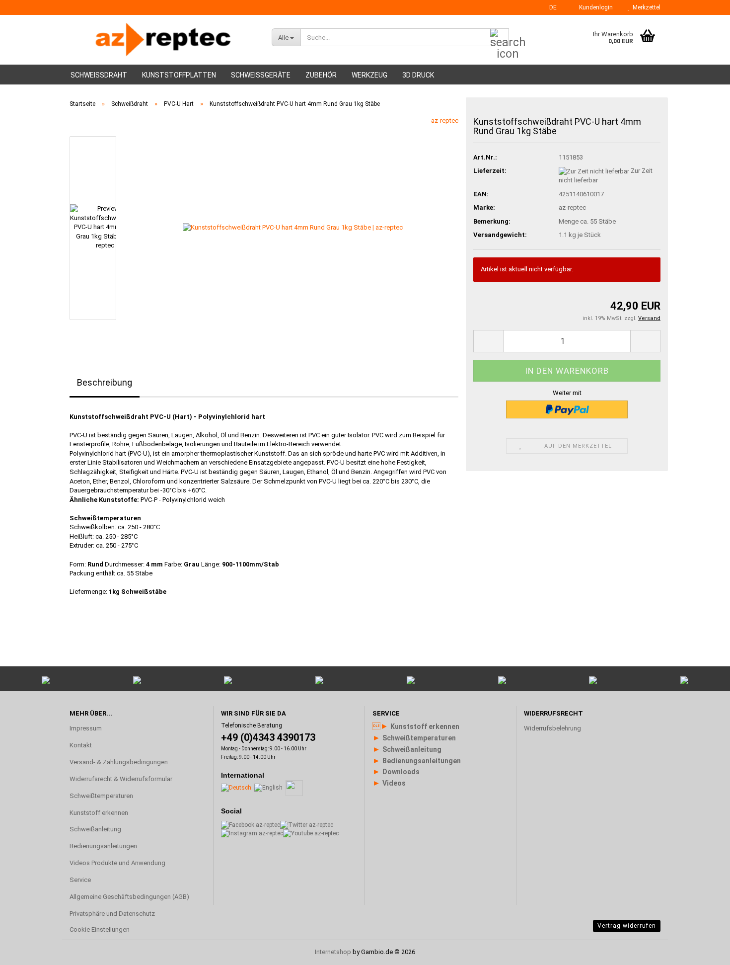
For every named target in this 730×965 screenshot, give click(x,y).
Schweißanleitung (95, 829)
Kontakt (81, 745)
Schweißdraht (99, 75)
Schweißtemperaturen (101, 796)
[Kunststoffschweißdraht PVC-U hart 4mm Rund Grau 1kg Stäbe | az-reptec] (293, 227)
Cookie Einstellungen (100, 929)
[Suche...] (499, 38)
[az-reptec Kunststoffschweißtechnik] (163, 40)
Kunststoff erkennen (99, 812)
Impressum (86, 728)
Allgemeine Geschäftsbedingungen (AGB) (129, 896)
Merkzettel (645, 7)
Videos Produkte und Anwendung (117, 863)
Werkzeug (369, 75)
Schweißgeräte (261, 75)
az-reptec (444, 120)
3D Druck (418, 75)
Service (80, 880)
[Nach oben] (703, 838)
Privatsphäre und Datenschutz (112, 913)
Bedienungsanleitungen (103, 846)
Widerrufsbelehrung (552, 728)
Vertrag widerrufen (626, 925)
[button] (550, 7)
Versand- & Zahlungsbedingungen (119, 762)
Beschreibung (104, 382)
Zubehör (321, 75)
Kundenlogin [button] (594, 7)
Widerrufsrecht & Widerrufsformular (121, 779)
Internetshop (333, 952)
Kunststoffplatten (179, 75)
